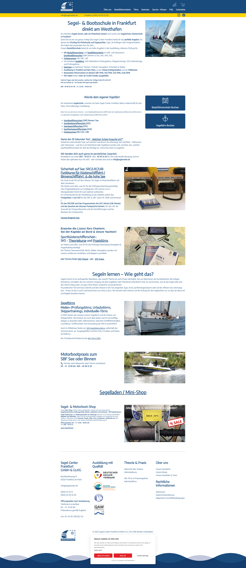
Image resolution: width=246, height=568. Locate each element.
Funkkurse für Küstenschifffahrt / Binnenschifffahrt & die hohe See (83, 174)
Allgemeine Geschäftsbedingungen (170, 498)
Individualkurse (130, 472)
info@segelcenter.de (69, 15)
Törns (136, 9)
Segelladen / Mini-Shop (123, 392)
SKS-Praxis (99, 259)
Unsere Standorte (163, 469)
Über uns (107, 9)
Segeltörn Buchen (165, 125)
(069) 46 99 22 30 (100, 15)
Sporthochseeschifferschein (75, 129)
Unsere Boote (161, 472)
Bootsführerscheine (122, 9)
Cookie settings (142, 556)
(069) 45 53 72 (67, 492)
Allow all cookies (103, 556)
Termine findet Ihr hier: (70, 217)
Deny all (123, 556)
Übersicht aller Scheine (133, 469)
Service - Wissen (159, 9)
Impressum (160, 492)
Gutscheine (180, 9)
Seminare (145, 9)
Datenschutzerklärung (165, 495)
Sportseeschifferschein (73, 126)
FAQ (171, 9)
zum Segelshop (67, 427)
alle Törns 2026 (94, 338)
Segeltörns (79, 61)
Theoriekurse (77, 240)
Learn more (98, 550)
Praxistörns (100, 240)
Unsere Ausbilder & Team (166, 475)
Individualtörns (130, 481)
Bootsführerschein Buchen (165, 107)
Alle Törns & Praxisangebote (136, 478)
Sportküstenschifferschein (75, 123)
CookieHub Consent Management (126, 560)
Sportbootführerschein (73, 120)
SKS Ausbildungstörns (96, 328)
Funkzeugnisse (70, 132)
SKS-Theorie (83, 259)
